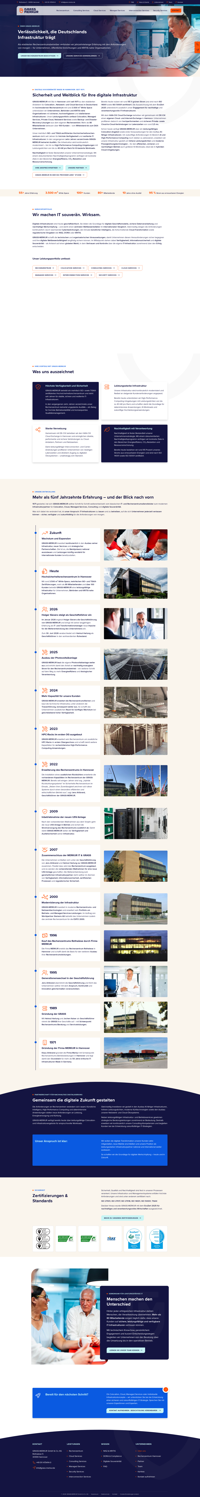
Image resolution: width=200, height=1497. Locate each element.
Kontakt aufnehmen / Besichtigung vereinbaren (133, 1410)
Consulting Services (101, 268)
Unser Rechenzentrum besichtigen (38, 56)
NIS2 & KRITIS (109, 1451)
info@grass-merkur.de (45, 1468)
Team (140, 1466)
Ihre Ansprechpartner (46, 168)
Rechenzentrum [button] (62, 10)
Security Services (108, 275)
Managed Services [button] (117, 10)
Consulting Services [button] (81, 10)
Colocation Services (71, 268)
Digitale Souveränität (112, 1461)
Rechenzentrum (43, 268)
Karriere (141, 1471)
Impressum (94, 1494)
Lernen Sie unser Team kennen (124, 1350)
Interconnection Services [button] (139, 10)
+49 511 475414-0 (43, 1462)
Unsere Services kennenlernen (81, 56)
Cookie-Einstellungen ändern (129, 1494)
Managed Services (44, 275)
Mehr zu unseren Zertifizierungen (121, 1218)
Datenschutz (105, 1494)
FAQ (105, 1466)
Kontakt (176, 10)
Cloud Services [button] (100, 10)
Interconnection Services (76, 275)
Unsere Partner (76, 168)
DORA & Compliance (112, 1456)
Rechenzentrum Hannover (149, 1456)
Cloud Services (129, 268)
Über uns (142, 1451)
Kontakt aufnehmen (146, 1476)
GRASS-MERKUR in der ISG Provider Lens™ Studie (58, 175)
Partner (141, 1461)
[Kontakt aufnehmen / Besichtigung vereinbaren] (165, 1389)
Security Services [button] (160, 10)
